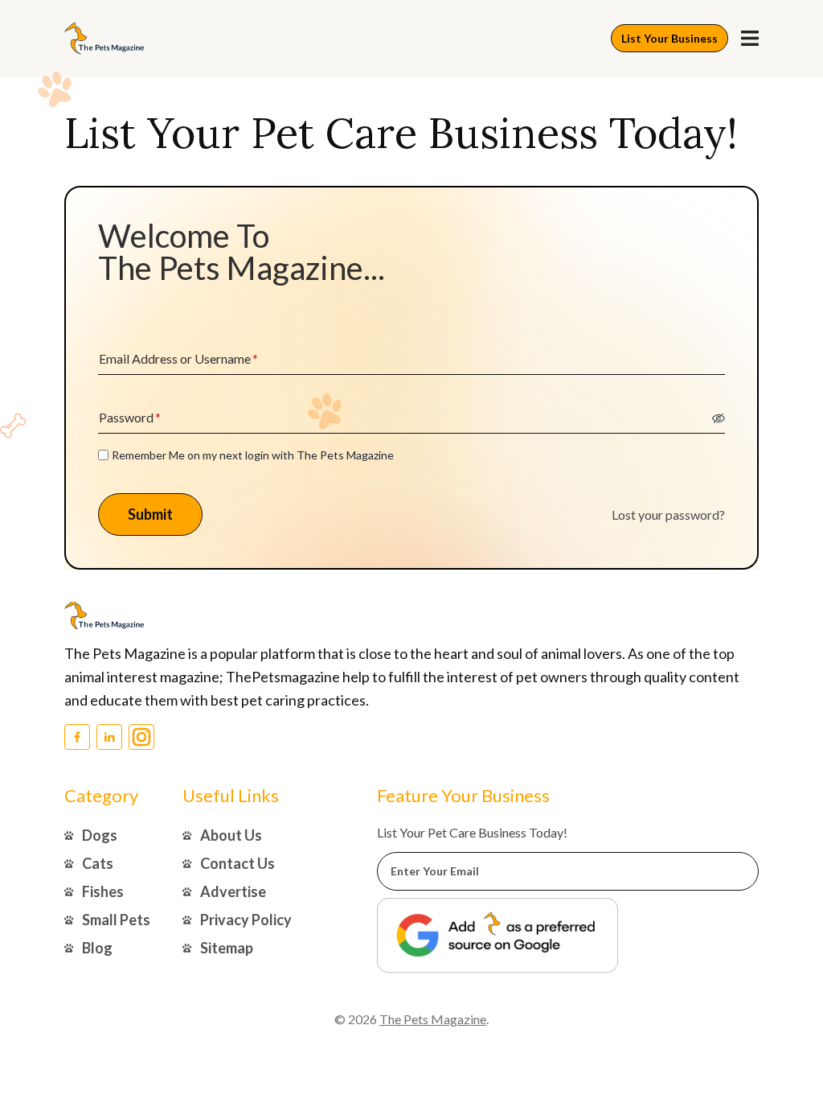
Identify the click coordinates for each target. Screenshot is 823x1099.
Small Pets (116, 919)
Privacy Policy (246, 919)
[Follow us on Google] (497, 935)
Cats (97, 863)
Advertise (233, 891)
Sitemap (226, 948)
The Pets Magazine (432, 1019)
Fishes (103, 891)
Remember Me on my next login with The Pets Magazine (253, 455)
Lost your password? (668, 514)
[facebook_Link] (77, 737)
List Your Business (669, 38)
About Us (231, 835)
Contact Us (237, 863)
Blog (97, 948)
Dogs (99, 835)
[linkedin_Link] (109, 737)
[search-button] (750, 38)
